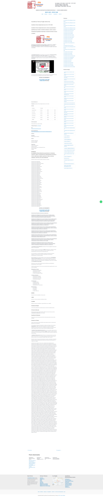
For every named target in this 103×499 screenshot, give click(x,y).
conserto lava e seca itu (68, 143)
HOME (39, 491)
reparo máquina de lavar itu (68, 168)
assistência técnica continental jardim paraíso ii (68, 121)
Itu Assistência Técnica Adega (68, 53)
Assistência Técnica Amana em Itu (32, 458)
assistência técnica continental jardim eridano (68, 91)
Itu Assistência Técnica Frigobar (68, 51)
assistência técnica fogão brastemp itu (69, 128)
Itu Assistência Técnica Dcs (67, 61)
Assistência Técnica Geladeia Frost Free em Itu (56, 458)
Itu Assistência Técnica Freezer (68, 54)
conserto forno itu (66, 137)
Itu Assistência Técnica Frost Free (68, 45)
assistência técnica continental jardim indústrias (68, 101)
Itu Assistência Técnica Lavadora (68, 33)
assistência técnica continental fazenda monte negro (69, 77)
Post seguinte (58, 450)
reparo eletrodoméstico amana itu (32, 467)
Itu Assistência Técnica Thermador (68, 65)
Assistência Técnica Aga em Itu (48, 458)
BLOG (64, 491)
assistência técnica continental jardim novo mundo (69, 107)
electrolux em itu (66, 158)
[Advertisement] (44, 51)
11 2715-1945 (41, 79)
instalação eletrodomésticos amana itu (32, 464)
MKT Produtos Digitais (62, 495)
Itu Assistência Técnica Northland (68, 62)
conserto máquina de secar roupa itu (69, 154)
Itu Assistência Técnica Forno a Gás (69, 34)
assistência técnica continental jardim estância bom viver (68, 94)
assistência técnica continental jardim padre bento (68, 112)
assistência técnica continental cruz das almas (69, 72)
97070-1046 (55, 12)
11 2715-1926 (47, 79)
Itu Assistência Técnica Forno (68, 40)
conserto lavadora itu (67, 141)
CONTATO (53, 491)
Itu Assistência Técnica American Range (69, 66)
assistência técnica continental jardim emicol (68, 89)
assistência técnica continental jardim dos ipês (69, 87)
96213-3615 (48, 12)
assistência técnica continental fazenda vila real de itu (69, 79)
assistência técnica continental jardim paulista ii (68, 126)
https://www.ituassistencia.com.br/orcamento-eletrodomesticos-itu (41, 131)
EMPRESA (41, 491)
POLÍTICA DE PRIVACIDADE (59, 491)
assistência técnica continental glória (68, 81)
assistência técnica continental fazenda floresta (69, 74)
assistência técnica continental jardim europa (68, 96)
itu (64, 161)
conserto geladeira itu (67, 139)
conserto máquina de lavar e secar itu (68, 146)
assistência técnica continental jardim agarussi (68, 85)
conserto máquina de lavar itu (69, 148)
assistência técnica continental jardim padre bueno (68, 114)
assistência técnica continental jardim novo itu (69, 105)
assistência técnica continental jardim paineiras (68, 116)
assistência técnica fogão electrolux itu (69, 131)
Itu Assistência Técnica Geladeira (68, 58)
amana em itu (30, 460)
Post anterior (29, 450)
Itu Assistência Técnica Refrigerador (69, 57)
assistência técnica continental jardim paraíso (68, 119)
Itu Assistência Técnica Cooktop (68, 38)
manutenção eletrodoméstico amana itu (32, 465)
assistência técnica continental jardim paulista (68, 123)
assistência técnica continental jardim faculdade (68, 98)
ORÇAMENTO (49, 491)
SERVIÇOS (45, 491)
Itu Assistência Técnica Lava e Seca (69, 30)
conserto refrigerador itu (67, 156)
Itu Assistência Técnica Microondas (69, 37)
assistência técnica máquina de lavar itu (68, 134)
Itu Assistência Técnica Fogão (68, 41)
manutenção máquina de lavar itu (69, 163)
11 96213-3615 (42, 80)
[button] (101, 202)
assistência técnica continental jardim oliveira (68, 109)
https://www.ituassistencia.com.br (36, 128)
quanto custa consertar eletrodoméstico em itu (67, 166)
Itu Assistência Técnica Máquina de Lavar (69, 29)
